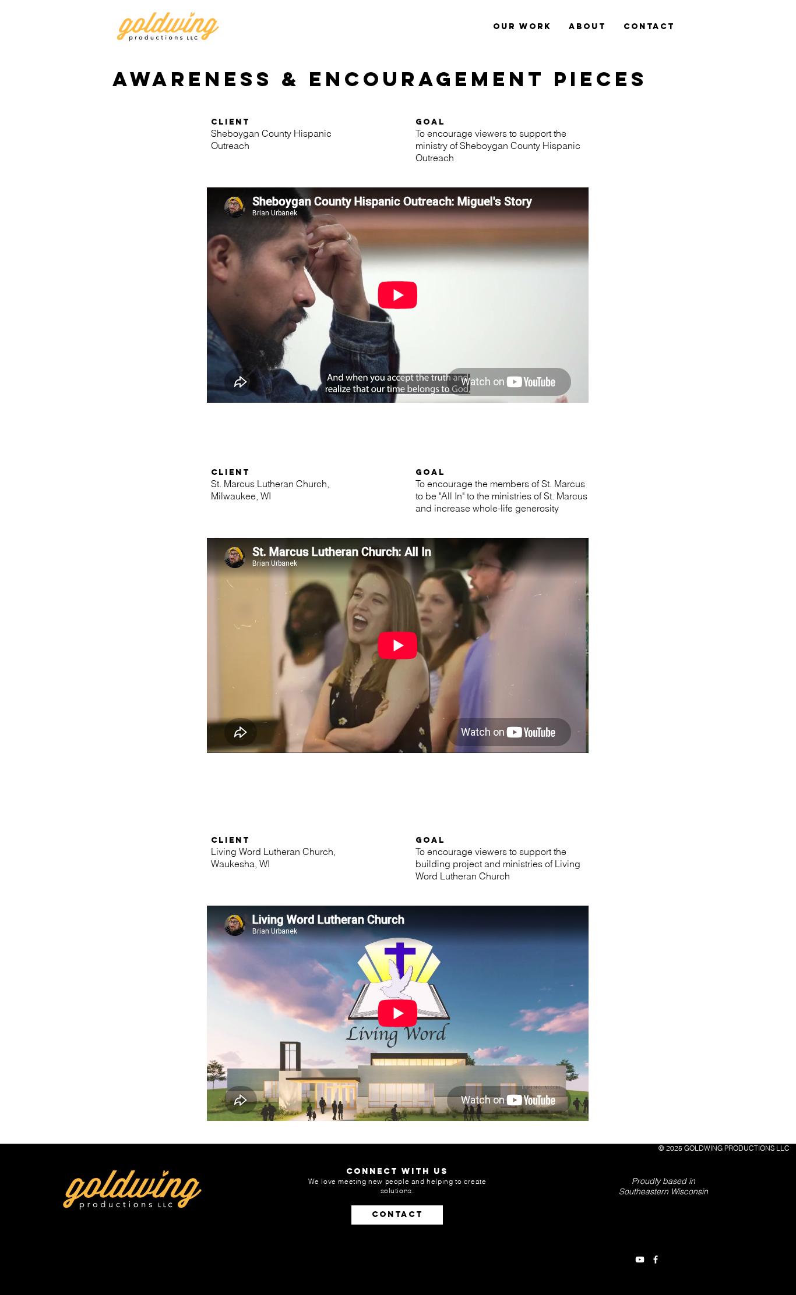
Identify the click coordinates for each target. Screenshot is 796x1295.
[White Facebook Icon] (655, 1259)
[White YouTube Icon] (640, 1259)
